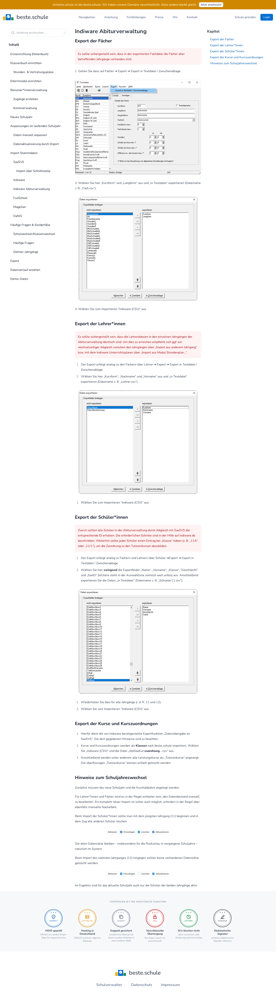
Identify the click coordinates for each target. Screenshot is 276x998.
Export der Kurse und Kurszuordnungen (236, 57)
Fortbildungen (136, 17)
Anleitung (111, 17)
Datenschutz (141, 984)
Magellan (19, 207)
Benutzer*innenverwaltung (28, 90)
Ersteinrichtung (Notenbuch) (29, 54)
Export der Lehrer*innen (226, 45)
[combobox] (39, 33)
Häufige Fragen (23, 243)
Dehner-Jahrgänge (25, 252)
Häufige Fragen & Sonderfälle (30, 225)
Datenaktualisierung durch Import (36, 144)
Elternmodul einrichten (25, 81)
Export (14, 261)
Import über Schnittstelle (33, 171)
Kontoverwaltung (25, 108)
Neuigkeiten (87, 17)
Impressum (170, 984)
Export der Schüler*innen (227, 51)
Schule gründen (245, 17)
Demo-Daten (19, 279)
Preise (159, 17)
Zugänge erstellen (25, 99)
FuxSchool (20, 198)
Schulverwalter (109, 984)
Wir (175, 17)
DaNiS (17, 216)
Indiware (19, 180)
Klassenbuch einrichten (26, 63)
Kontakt (192, 17)
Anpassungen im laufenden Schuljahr (35, 126)
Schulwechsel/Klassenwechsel (34, 234)
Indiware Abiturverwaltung (31, 189)
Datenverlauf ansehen (25, 270)
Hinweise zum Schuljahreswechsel (233, 63)
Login (266, 17)
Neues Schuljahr (21, 117)
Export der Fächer (222, 39)
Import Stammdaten (24, 153)
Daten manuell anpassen (30, 135)
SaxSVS (18, 162)
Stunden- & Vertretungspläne (33, 72)
